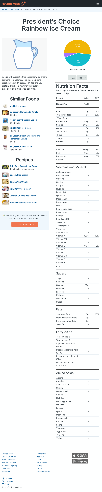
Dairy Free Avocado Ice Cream (24, 166)
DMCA (39, 469)
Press (39, 460)
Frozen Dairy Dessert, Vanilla (23, 120)
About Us (40, 457)
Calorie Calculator (9, 457)
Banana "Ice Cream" (19, 182)
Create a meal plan (25, 224)
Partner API (41, 454)
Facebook (9, 478)
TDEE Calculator (8, 460)
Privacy (39, 466)
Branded (15, 9)
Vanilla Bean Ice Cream (20, 128)
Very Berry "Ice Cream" (20, 189)
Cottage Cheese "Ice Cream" (23, 195)
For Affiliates (42, 463)
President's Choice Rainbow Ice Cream (51, 25)
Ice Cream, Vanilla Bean (21, 146)
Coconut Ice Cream (19, 175)
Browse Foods (7, 454)
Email (7, 484)
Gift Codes (6, 469)
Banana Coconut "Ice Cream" (23, 202)
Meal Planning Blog (9, 466)
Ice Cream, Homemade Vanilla (24, 112)
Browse (5, 9)
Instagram (9, 481)
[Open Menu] (98, 3)
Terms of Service (43, 471)
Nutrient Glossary (9, 463)
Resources (6, 471)
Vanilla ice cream (18, 106)
